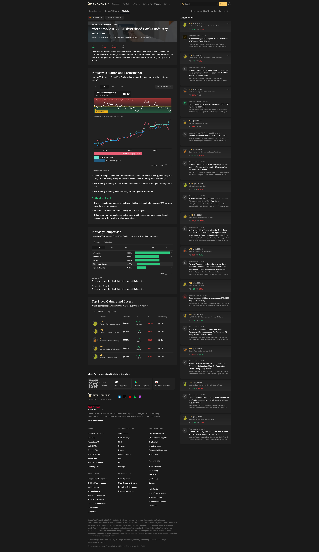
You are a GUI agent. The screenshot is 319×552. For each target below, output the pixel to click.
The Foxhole (154, 442)
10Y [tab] (121, 87)
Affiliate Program (155, 497)
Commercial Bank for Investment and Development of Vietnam (110, 349)
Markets (125, 11)
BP (119, 462)
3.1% (138, 348)
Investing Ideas (95, 11)
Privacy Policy (111, 546)
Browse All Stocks (112, 11)
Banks (116, 24)
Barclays (121, 467)
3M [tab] (126, 248)
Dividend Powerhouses (97, 483)
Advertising (153, 471)
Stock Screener (220, 11)
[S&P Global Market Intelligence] (95, 408)
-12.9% (150, 340)
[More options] (227, 24)
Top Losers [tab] (111, 312)
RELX (120, 458)
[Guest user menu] (229, 4)
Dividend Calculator (126, 491)
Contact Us (153, 479)
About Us (152, 475)
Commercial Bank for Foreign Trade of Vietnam (110, 341)
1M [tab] (112, 248)
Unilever (121, 446)
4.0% (138, 340)
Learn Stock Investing (157, 493)
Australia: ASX (93, 442)
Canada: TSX (93, 450)
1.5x (161, 348)
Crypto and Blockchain (97, 503)
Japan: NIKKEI (93, 458)
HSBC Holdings (124, 438)
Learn (162, 165)
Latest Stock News (156, 434)
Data (155, 165)
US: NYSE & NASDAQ (96, 434)
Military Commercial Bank (108, 357)
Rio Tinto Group (124, 454)
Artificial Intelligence (96, 499)
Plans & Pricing (155, 466)
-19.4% (150, 332)
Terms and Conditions (96, 546)
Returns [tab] (97, 242)
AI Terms (121, 546)
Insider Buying (93, 487)
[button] (184, 41)
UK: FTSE (91, 438)
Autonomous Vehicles (96, 495)
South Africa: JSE (94, 454)
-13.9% (150, 323)
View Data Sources (95, 421)
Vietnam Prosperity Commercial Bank (110, 332)
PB (159, 323)
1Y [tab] (96, 87)
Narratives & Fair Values (127, 487)
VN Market (96, 24)
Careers (152, 483)
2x (160, 340)
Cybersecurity (93, 508)
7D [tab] (99, 248)
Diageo (121, 450)
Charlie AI (153, 505)
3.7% (138, 356)
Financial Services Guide (136, 546)
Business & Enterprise (157, 501)
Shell (120, 442)
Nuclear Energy (94, 491)
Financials (107, 24)
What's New (153, 454)
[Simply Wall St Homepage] (98, 4)
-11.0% (150, 357)
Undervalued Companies (97, 479)
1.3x (161, 323)
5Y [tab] (113, 87)
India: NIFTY (92, 446)
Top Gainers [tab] (98, 312)
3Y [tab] (104, 87)
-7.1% (149, 348)
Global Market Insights (158, 438)
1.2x (161, 332)
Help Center (153, 489)
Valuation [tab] (108, 242)
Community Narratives (158, 450)
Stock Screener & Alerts (127, 483)
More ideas (92, 512)
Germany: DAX (93, 467)
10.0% (139, 323)
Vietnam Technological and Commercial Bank (110, 324)
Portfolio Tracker (124, 479)
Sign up (222, 4)
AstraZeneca (123, 434)
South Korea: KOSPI (95, 462)
